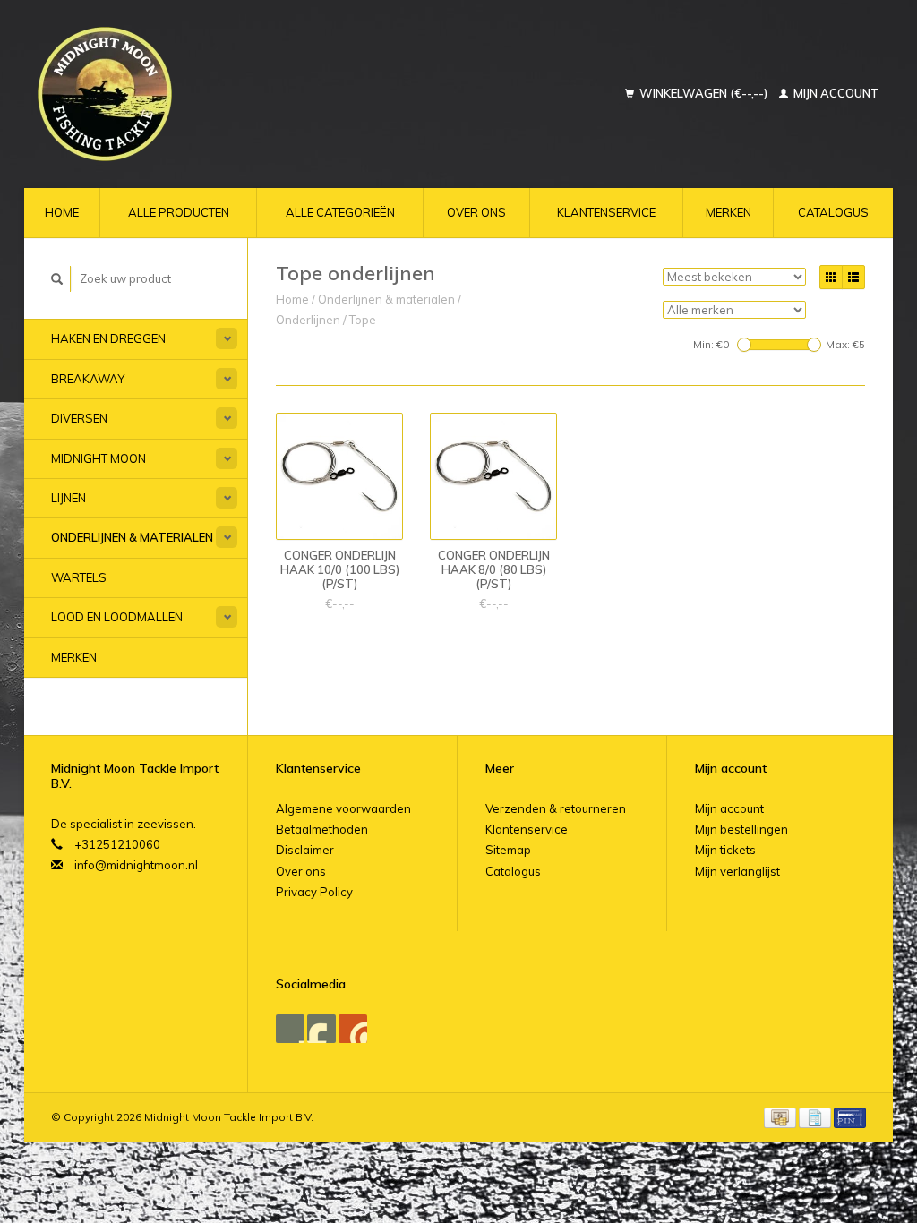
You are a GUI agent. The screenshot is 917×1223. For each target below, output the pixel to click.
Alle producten (178, 212)
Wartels (79, 577)
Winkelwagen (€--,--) (703, 93)
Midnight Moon (98, 458)
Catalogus (833, 212)
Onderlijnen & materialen (132, 537)
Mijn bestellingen (741, 829)
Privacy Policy (314, 892)
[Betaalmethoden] (781, 1116)
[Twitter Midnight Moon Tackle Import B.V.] (321, 1028)
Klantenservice (606, 212)
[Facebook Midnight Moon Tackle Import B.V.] (290, 1028)
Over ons (476, 212)
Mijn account (835, 93)
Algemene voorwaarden (343, 808)
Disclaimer (305, 849)
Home (62, 212)
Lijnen (68, 498)
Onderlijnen (308, 319)
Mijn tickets (725, 849)
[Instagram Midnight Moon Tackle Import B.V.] (353, 1028)
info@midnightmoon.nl (136, 865)
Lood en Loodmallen (117, 617)
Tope (362, 319)
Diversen (79, 418)
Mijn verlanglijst (737, 871)
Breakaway (87, 379)
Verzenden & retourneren (555, 808)
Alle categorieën (340, 212)
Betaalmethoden (322, 829)
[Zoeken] (57, 279)
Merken (728, 212)
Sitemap (508, 849)
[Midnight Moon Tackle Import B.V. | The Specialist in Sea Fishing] (183, 94)
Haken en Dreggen (108, 338)
